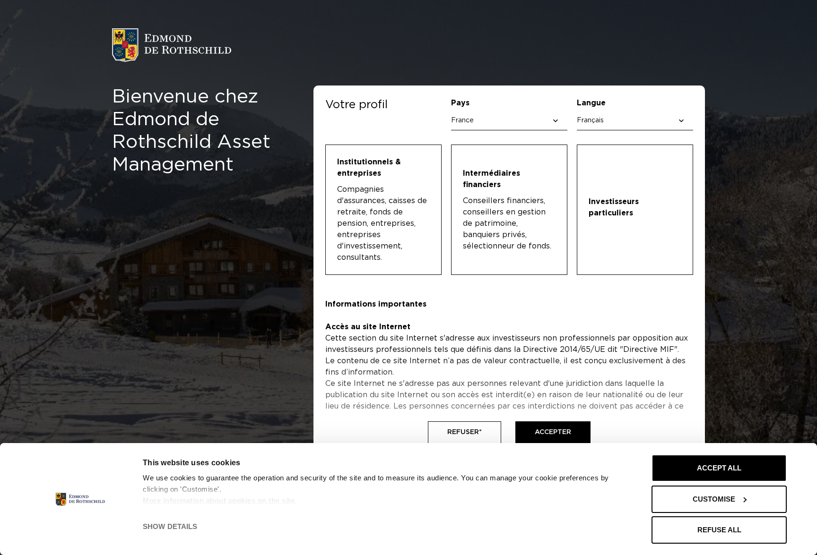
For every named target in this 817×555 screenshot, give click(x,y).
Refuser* (464, 432)
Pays (460, 103)
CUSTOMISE (714, 499)
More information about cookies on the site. (220, 500)
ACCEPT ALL (719, 468)
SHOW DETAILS (170, 526)
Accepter (553, 432)
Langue (591, 103)
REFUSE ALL (719, 530)
